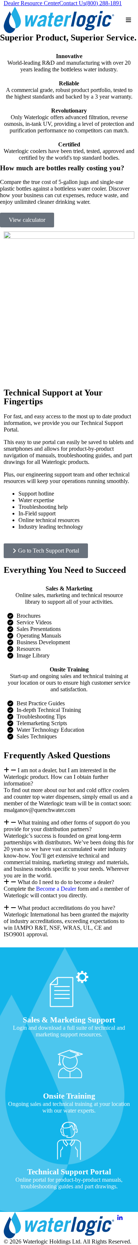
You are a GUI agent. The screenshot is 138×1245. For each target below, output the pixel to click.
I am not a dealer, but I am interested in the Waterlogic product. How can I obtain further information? (60, 777)
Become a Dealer (56, 889)
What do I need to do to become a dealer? (66, 882)
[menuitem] (31, 3)
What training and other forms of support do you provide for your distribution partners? (67, 825)
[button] (69, 777)
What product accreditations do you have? (66, 908)
